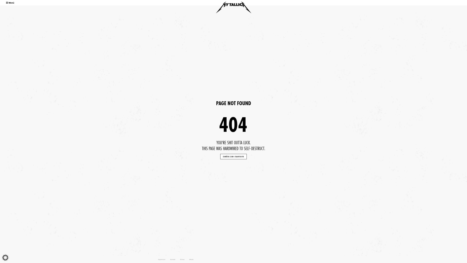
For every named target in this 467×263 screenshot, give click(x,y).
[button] (5, 257)
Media (191, 259)
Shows (182, 259)
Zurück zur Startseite (233, 156)
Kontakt (172, 259)
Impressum (161, 259)
